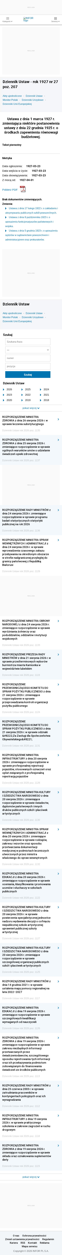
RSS (23, 1242)
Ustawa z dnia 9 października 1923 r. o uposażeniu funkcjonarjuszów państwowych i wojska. (29, 221)
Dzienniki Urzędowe (32, 100)
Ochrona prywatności (34, 1235)
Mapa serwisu (29, 1246)
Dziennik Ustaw (34, 96)
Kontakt (32, 1242)
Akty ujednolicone (12, 96)
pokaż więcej (30, 1177)
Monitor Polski (10, 100)
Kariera (14, 1242)
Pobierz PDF (10, 189)
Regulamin (48, 1239)
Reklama (44, 1242)
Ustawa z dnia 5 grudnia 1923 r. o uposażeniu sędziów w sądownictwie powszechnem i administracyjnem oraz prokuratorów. (31, 235)
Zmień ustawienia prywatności (22, 1239)
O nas (16, 1235)
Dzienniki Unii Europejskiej (17, 104)
